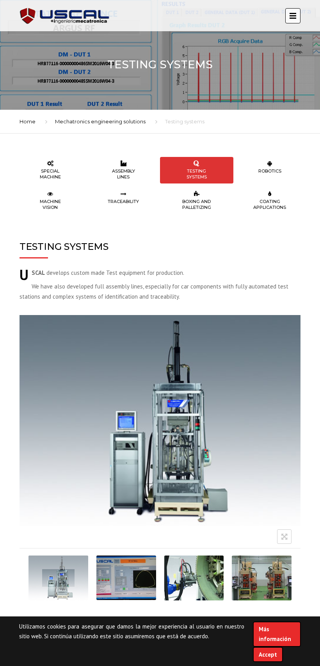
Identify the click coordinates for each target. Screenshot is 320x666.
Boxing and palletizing (196, 204)
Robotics (269, 171)
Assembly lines (123, 174)
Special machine (50, 174)
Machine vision (50, 204)
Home (28, 121)
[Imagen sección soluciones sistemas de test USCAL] (58, 578)
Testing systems (197, 174)
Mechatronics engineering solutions (100, 121)
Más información (275, 634)
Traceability (123, 201)
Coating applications (269, 204)
